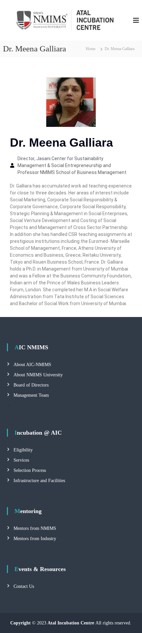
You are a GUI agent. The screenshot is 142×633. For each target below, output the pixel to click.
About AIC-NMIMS (32, 364)
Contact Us (24, 586)
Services (21, 460)
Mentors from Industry (35, 538)
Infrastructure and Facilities (39, 480)
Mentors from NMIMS (35, 528)
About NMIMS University (38, 374)
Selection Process (30, 470)
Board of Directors (31, 385)
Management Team (31, 395)
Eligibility (23, 449)
